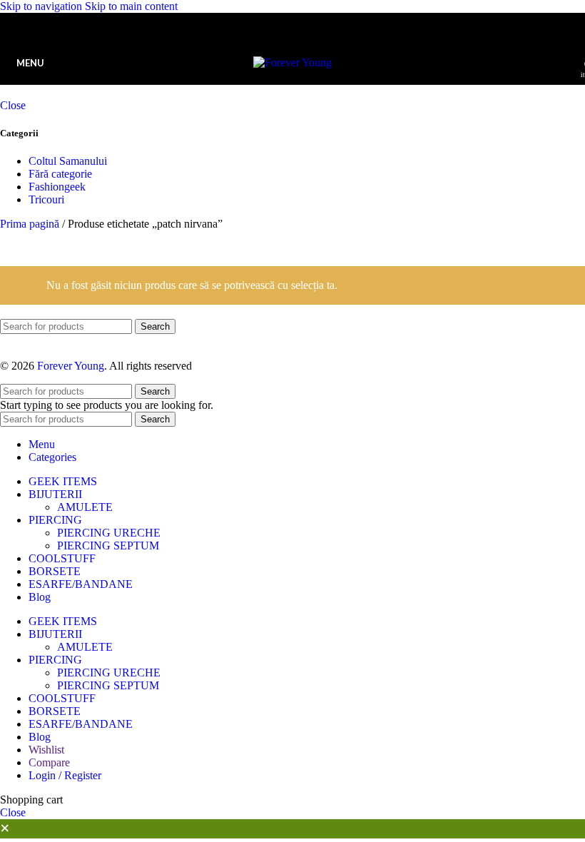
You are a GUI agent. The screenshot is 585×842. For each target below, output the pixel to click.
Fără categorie (60, 174)
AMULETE (85, 507)
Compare (49, 762)
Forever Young (70, 366)
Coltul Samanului (68, 161)
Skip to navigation (42, 6)
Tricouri (46, 199)
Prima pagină (31, 224)
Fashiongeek (57, 187)
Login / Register (65, 775)
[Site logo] (292, 62)
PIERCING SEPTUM (108, 545)
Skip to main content (131, 6)
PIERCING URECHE (109, 533)
